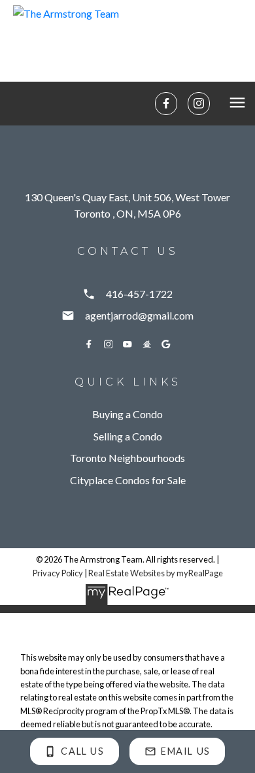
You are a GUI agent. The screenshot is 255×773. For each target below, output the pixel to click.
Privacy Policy (58, 573)
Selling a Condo (128, 436)
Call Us (82, 751)
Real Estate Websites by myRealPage (155, 573)
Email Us (186, 751)
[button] (166, 103)
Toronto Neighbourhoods (127, 458)
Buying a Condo (127, 414)
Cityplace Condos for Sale (128, 480)
